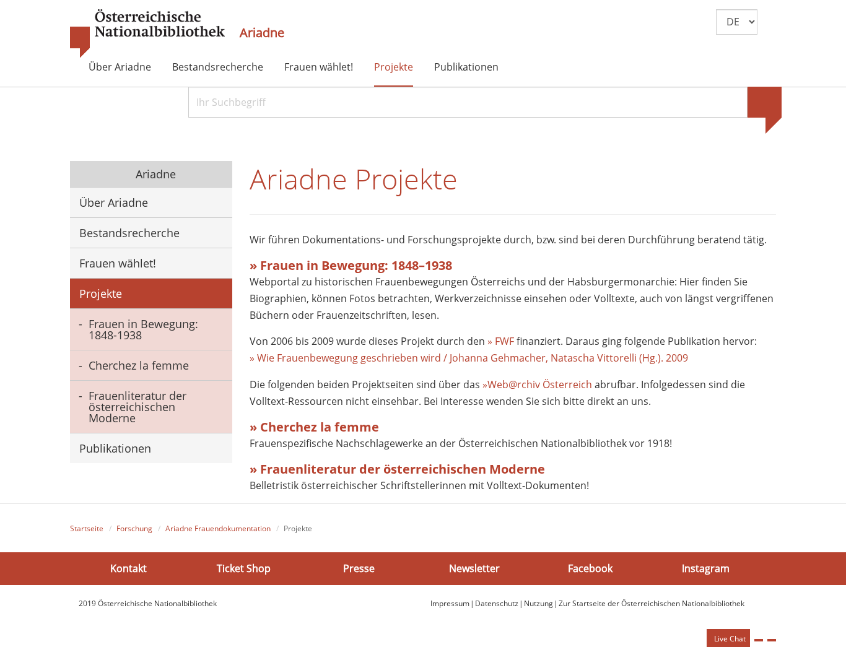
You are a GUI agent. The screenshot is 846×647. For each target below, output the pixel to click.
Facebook (590, 568)
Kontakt (128, 568)
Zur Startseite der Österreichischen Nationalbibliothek (651, 603)
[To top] (771, 640)
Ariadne (262, 33)
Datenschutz (496, 603)
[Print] (758, 640)
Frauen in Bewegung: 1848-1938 (143, 329)
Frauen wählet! (318, 67)
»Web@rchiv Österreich (537, 384)
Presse (359, 568)
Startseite (86, 528)
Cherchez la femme (139, 365)
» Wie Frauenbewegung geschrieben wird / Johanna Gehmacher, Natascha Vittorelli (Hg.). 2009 (469, 358)
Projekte (393, 67)
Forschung (134, 528)
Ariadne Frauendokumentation (218, 528)
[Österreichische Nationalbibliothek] (147, 34)
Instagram (706, 568)
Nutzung (538, 603)
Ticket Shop (244, 568)
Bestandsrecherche (217, 67)
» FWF (500, 341)
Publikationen (466, 67)
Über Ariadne (120, 67)
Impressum (449, 603)
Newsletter (474, 568)
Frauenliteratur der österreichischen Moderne (137, 406)
